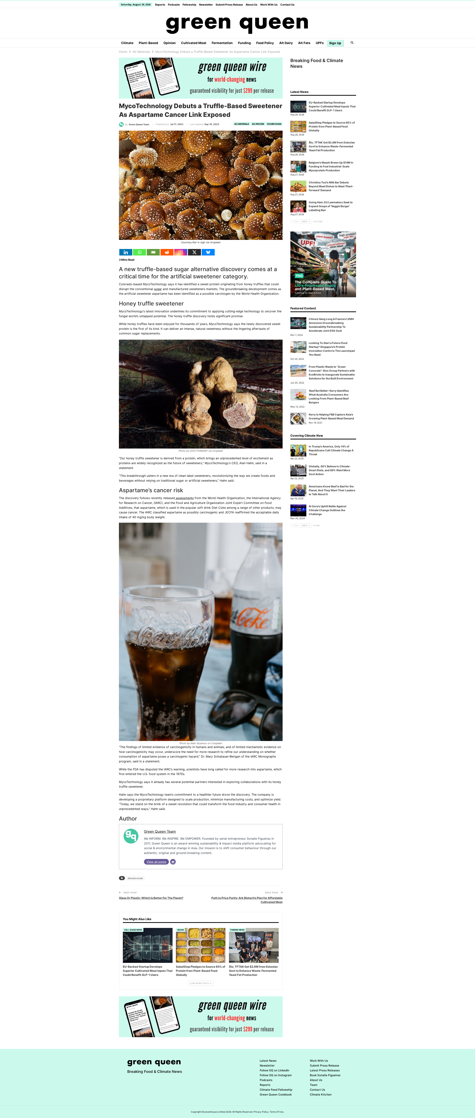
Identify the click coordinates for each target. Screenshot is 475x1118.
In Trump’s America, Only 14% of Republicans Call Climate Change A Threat (331, 450)
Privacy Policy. (261, 1111)
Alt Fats (304, 43)
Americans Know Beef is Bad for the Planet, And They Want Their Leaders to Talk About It (332, 490)
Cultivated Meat (193, 43)
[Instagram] (180, 252)
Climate (127, 43)
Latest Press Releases (325, 1070)
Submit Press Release (229, 4)
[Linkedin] (125, 252)
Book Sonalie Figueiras (325, 1075)
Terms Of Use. (277, 1111)
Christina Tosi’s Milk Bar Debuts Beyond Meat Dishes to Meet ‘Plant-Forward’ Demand (331, 186)
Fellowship (189, 4)
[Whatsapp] (139, 252)
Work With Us (269, 4)
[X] (194, 252)
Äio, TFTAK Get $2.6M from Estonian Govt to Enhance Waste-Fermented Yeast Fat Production (332, 146)
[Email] (153, 252)
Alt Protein (258, 124)
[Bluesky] (208, 252)
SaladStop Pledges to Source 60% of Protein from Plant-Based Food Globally (332, 126)
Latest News (268, 1060)
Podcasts (174, 4)
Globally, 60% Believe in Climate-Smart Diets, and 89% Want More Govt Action (330, 470)
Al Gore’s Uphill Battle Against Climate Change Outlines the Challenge (327, 510)
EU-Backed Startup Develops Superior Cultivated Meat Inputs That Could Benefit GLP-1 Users (332, 106)
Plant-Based (148, 43)
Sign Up (335, 43)
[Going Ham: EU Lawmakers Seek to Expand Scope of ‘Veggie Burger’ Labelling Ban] (298, 206)
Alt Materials (241, 124)
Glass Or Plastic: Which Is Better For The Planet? (151, 898)
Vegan (180, 930)
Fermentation (222, 43)
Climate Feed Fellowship (276, 1089)
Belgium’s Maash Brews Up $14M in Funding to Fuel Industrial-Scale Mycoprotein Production (331, 166)
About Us (251, 4)
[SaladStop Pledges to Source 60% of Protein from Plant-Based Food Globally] (201, 945)
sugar (158, 289)
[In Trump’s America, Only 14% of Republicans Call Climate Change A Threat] (298, 451)
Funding (244, 43)
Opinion (169, 43)
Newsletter (206, 4)
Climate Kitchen (321, 1094)
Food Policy (265, 43)
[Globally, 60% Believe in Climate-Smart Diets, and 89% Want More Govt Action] (298, 470)
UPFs (320, 43)
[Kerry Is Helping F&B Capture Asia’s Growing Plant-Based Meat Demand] (298, 419)
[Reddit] (166, 252)
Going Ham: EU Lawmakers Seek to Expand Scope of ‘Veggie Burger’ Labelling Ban (331, 206)
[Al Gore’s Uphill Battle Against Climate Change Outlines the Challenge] (298, 510)
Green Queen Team (160, 831)
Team (313, 1085)
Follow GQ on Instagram (276, 1075)
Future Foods (274, 124)
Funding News (237, 930)
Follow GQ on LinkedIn (274, 1070)
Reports (160, 4)
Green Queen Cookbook (276, 1094)
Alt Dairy (286, 43)
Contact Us (287, 4)
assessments (184, 498)
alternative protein (135, 878)
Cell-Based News (133, 930)
